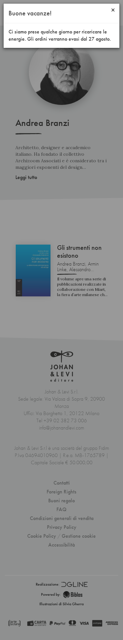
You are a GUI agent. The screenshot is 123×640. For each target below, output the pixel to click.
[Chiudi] (113, 10)
